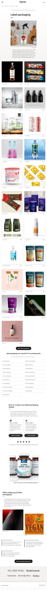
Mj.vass (4, 343)
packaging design (27, 57)
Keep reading (18, 545)
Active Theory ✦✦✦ (29, 213)
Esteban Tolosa (6, 531)
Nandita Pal (28, 187)
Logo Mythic (5, 239)
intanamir (4, 187)
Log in (44, 2)
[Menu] (2, 2)
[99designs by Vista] (23, 2)
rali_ (4, 109)
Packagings (12, 6)
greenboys (4, 135)
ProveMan (27, 83)
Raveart (4, 291)
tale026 (27, 317)
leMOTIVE (5, 83)
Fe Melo (26, 535)
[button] (45, 583)
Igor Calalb (28, 109)
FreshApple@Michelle (14, 480)
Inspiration (7, 6)
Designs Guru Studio (29, 265)
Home (3, 6)
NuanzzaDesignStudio (6, 265)
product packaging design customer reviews (28, 444)
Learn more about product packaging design (25, 482)
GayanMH (34, 47)
